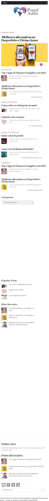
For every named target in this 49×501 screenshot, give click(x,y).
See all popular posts (35, 126)
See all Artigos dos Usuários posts (31, 158)
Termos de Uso (5, 498)
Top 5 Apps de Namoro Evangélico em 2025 (23, 73)
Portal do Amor (26, 12)
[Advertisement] (18, 226)
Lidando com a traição (12, 117)
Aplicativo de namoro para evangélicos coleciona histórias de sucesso (21, 323)
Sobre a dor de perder (12, 136)
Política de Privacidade (21, 498)
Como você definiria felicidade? (17, 149)
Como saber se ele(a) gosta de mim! (19, 105)
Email (3, 485)
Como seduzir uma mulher (17, 295)
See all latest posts (36, 97)
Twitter (18, 485)
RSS (13, 485)
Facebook (8, 485)
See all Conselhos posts (34, 190)
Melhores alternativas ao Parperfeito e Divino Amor (20, 87)
